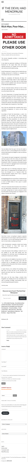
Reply (8, 340)
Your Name (3, 362)
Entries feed (4, 448)
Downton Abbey (13, 308)
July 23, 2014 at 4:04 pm (21, 330)
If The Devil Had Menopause (14, 9)
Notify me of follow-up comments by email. (11, 378)
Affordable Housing (9, 303)
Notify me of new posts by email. (9, 380)
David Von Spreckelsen (17, 304)
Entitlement (5, 24)
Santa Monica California (14, 311)
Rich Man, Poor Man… (13, 26)
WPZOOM (9, 460)
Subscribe (22, 298)
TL (7, 319)
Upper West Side (11, 312)
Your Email (3, 366)
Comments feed (5, 450)
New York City (12, 309)
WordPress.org (5, 451)
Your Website (4, 370)
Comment (3, 349)
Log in (2, 446)
